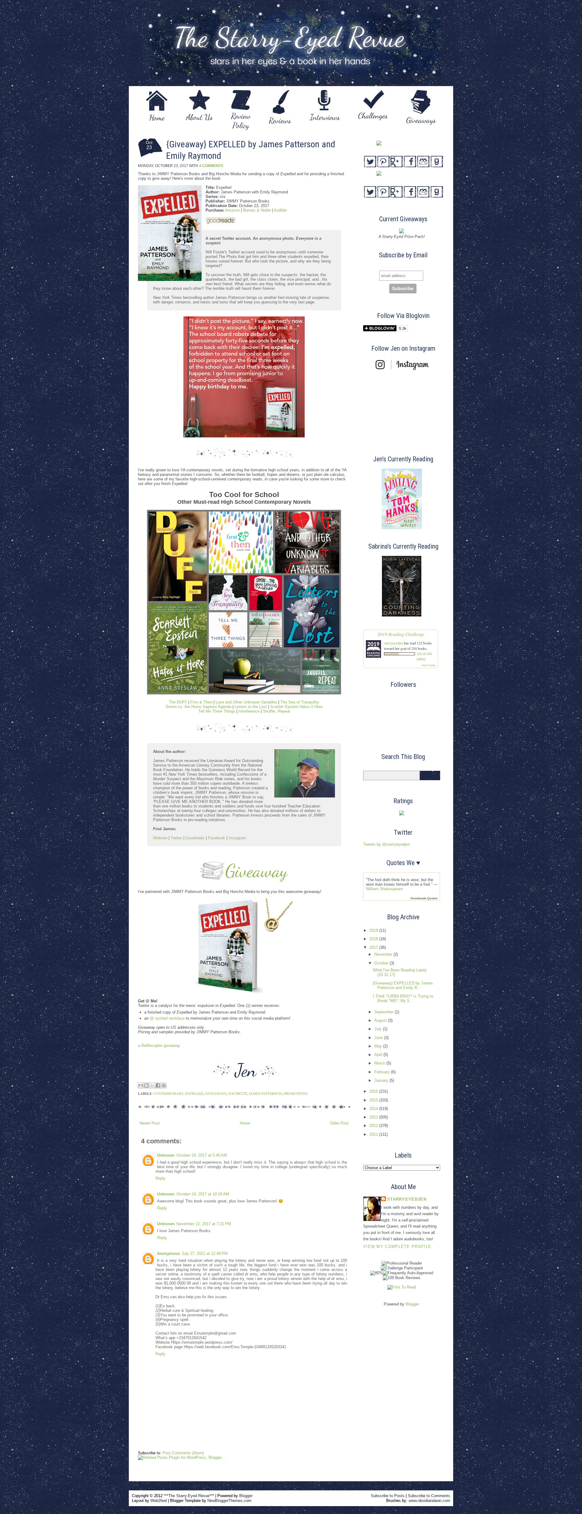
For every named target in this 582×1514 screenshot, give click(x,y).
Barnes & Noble (257, 210)
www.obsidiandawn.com (429, 1500)
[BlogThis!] (146, 1085)
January (382, 1080)
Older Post (339, 1123)
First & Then (201, 702)
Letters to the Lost (251, 706)
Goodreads (195, 838)
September (384, 1012)
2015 (374, 1100)
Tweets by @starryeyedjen (386, 844)
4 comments (211, 166)
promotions (296, 1093)
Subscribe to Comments (429, 1495)
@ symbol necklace (167, 1018)
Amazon (232, 210)
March (380, 1063)
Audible (280, 210)
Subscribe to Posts (387, 1495)
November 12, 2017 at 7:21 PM (203, 1224)
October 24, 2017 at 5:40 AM (201, 1155)
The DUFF (178, 702)
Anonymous (168, 1253)
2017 (374, 947)
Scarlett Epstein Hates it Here (296, 706)
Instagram (237, 838)
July (378, 1029)
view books (429, 665)
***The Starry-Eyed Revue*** (189, 1495)
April (378, 1054)
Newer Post (149, 1123)
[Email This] (141, 1085)
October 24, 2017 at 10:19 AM (202, 1194)
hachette (237, 1093)
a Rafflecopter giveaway (159, 1045)
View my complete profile (397, 1246)
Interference (249, 711)
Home (245, 1123)
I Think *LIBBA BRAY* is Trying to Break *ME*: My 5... (403, 998)
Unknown (166, 1155)
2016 (374, 1091)
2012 (374, 1125)
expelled (194, 1093)
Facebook (216, 838)
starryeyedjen (393, 642)
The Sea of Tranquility (299, 702)
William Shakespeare (384, 889)
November (383, 954)
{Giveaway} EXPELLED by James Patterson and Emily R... (403, 985)
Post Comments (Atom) (183, 1453)
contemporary (168, 1093)
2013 (374, 1117)
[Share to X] (152, 1085)
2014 (374, 1108)
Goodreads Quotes (423, 898)
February (382, 1072)
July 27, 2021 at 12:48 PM (205, 1253)
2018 (374, 939)
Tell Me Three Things (216, 711)
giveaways (215, 1093)
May (378, 1046)
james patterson (265, 1093)
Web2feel (158, 1500)
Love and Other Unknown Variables (246, 702)
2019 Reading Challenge (400, 634)
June (379, 1037)
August (381, 1020)
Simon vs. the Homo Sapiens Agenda (198, 706)
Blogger (412, 1304)
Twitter (176, 838)
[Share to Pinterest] (164, 1085)
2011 (374, 1134)
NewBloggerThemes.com (229, 1500)
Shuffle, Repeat (276, 711)
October (382, 963)
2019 (374, 930)
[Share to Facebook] (158, 1085)
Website (160, 838)
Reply (161, 1178)
